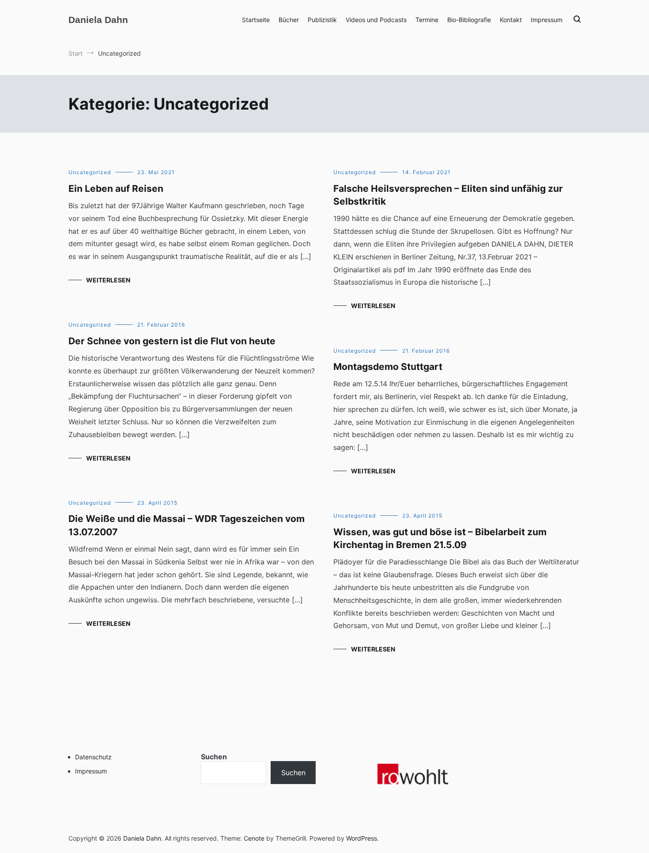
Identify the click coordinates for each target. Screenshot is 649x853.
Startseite (256, 19)
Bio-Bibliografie (469, 19)
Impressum (546, 19)
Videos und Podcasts (376, 19)
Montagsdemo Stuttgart (387, 366)
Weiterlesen (108, 280)
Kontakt (511, 19)
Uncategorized (89, 172)
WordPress (361, 838)
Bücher (289, 19)
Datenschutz (93, 757)
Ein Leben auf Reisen (115, 188)
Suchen (214, 756)
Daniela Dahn (98, 20)
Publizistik (322, 19)
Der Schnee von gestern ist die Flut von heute (171, 341)
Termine (426, 19)
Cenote (254, 838)
